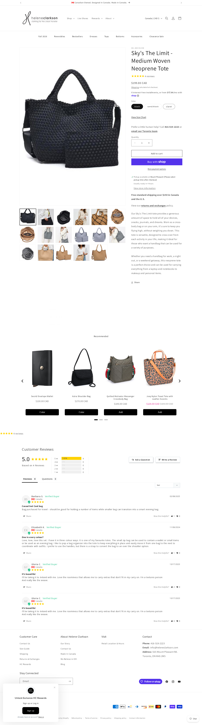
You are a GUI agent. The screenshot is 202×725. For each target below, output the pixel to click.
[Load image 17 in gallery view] (63, 252)
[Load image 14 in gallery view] (117, 235)
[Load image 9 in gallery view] (28, 235)
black (137, 106)
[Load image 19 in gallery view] (99, 252)
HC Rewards (25, 664)
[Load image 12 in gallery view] (81, 235)
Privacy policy (105, 718)
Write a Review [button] (169, 459)
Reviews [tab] (27, 478)
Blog (63, 664)
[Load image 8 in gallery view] (117, 217)
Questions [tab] (47, 478)
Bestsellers (77, 36)
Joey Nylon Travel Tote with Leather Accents (160, 397)
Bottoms (120, 36)
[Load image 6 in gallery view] (99, 217)
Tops (106, 36)
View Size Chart (138, 117)
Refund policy (77, 718)
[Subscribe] (69, 681)
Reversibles (59, 36)
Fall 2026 (42, 36)
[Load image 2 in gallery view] (46, 217)
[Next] (179, 381)
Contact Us (25, 643)
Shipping (135, 87)
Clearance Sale (157, 36)
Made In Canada (68, 653)
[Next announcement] (181, 3)
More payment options (157, 169)
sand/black (154, 107)
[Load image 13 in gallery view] (99, 235)
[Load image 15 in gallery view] (28, 252)
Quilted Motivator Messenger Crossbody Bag (120, 397)
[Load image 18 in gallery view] (81, 252)
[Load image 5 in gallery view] (81, 217)
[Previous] (23, 381)
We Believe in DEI (69, 659)
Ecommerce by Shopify (60, 718)
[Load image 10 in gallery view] (46, 235)
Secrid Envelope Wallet (42, 396)
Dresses (93, 36)
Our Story (65, 643)
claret (169, 106)
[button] (70, 18)
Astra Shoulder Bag (81, 396)
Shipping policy (120, 718)
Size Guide (25, 648)
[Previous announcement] (20, 3)
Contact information (137, 718)
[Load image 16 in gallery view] (46, 252)
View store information (145, 188)
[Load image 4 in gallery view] (63, 217)
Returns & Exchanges (29, 659)
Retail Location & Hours (113, 643)
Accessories (136, 36)
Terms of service (91, 718)
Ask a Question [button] (142, 459)
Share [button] (137, 282)
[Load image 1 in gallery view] (28, 217)
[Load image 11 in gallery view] (63, 235)
